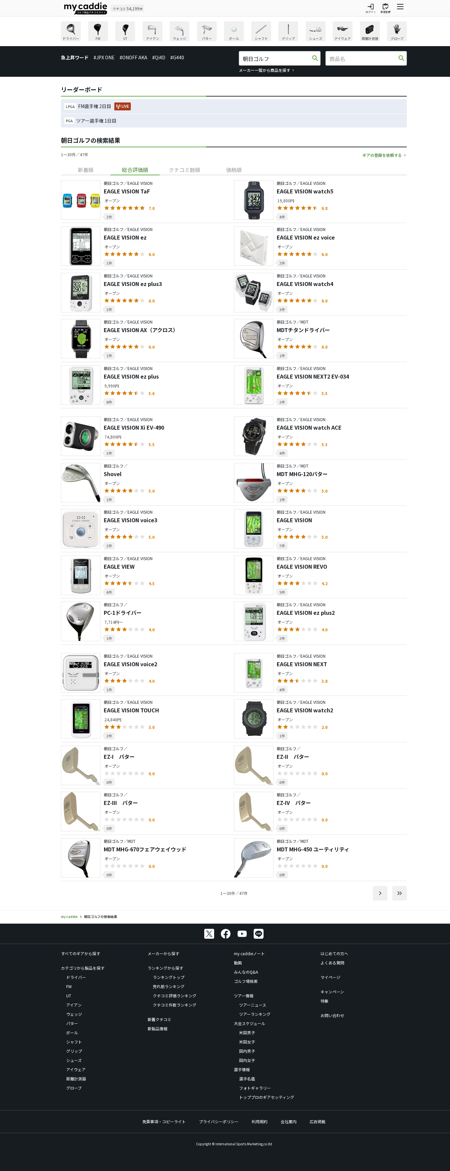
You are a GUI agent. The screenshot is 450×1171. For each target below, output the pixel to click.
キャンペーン (332, 991)
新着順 (86, 170)
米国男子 (247, 1032)
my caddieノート (249, 953)
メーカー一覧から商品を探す (264, 70)
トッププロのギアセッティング (266, 1097)
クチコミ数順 (184, 170)
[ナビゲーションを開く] (400, 8)
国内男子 (247, 1051)
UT (68, 995)
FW (69, 986)
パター (72, 1023)
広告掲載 (317, 1121)
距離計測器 (76, 1078)
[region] (234, 32)
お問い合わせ (332, 1015)
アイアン (74, 1005)
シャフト (74, 1041)
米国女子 (247, 1041)
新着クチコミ (159, 1019)
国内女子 (247, 1060)
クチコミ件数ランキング (174, 1005)
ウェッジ (74, 1014)
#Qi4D (158, 57)
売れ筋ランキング (168, 986)
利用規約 (259, 1121)
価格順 (234, 170)
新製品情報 (157, 1028)
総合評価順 (135, 170)
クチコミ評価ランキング (174, 995)
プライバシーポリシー (219, 1121)
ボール (72, 1032)
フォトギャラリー (255, 1088)
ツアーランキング (254, 1014)
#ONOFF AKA (133, 57)
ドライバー (76, 977)
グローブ (74, 1088)
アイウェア (76, 1069)
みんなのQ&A (246, 972)
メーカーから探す (163, 953)
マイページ (330, 977)
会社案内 (288, 1121)
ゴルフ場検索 (246, 981)
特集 (324, 1001)
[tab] (85, 169)
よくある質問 (332, 962)
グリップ (74, 1051)
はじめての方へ (334, 953)
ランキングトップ (168, 977)
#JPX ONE (104, 57)
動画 (238, 962)
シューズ (74, 1060)
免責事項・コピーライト (164, 1121)
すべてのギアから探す (80, 953)
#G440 (177, 57)
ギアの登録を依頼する (382, 155)
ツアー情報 (243, 995)
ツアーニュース (252, 1005)
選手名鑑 (247, 1078)
